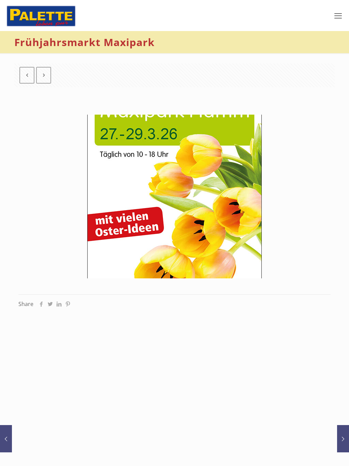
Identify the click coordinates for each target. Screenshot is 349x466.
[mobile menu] (338, 15)
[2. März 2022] (343, 438)
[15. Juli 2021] (6, 438)
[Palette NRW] (41, 15)
